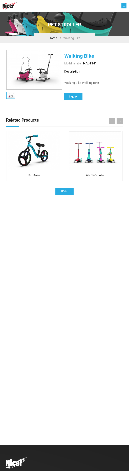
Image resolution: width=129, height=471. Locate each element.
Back (64, 191)
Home (53, 38)
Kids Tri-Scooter (95, 175)
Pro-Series (34, 175)
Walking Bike (71, 38)
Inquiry (73, 96)
